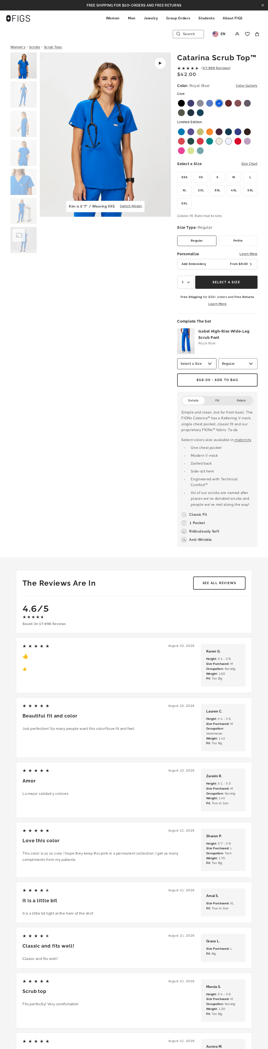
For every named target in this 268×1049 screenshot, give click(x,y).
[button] (23, 65)
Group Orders (178, 18)
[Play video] (160, 63)
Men (132, 18)
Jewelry (151, 18)
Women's (17, 47)
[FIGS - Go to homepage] (18, 18)
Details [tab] (193, 400)
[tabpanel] (217, 476)
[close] (262, 5)
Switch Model (131, 206)
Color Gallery (247, 86)
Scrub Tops (53, 47)
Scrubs (34, 47)
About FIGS (233, 18)
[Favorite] (247, 34)
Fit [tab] (217, 400)
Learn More (248, 254)
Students (206, 18)
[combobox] (185, 282)
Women (113, 18)
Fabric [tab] (241, 400)
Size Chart (249, 164)
